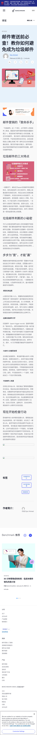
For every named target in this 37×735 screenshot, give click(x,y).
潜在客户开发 (6, 672)
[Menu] (5, 10)
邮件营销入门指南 (7, 642)
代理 (3, 704)
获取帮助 (5, 632)
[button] (30, 535)
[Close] (34, 714)
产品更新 (4, 619)
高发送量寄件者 (6, 693)
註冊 (33, 10)
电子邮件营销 (26, 485)
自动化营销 (5, 667)
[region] (18, 723)
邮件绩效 (4, 31)
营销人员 (4, 696)
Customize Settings (18, 731)
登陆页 (4, 669)
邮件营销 (4, 664)
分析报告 (4, 675)
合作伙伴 (4, 616)
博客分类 (29, 20)
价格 (3, 680)
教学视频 (4, 651)
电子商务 (4, 699)
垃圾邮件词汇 (26, 477)
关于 (3, 613)
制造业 (4, 702)
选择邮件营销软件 (7, 645)
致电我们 (5, 629)
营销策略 (6, 576)
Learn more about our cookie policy (20, 725)
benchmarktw (11, 586)
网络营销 (25, 492)
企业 (3, 691)
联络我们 (4, 622)
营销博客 (4, 653)
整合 (3, 677)
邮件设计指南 (6, 648)
